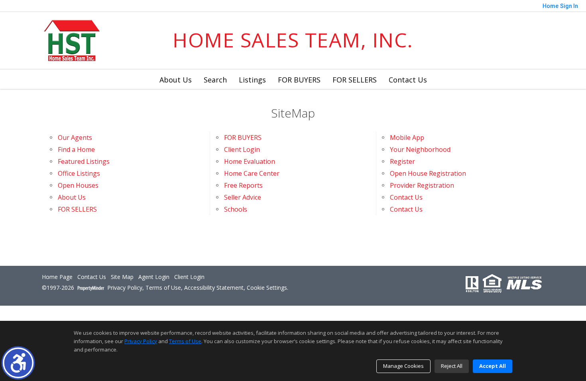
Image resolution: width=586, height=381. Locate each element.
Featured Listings (84, 161)
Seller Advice (242, 197)
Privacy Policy (124, 288)
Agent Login (153, 277)
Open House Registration (428, 173)
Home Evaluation (249, 161)
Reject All (451, 365)
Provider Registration (422, 185)
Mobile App (407, 137)
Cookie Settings (267, 288)
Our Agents (75, 137)
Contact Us (408, 79)
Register (402, 161)
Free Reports (243, 185)
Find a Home (76, 149)
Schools (235, 209)
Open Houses (78, 185)
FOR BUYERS (299, 79)
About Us (175, 79)
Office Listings (79, 173)
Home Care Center (251, 173)
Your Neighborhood (420, 149)
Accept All (492, 365)
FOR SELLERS (354, 79)
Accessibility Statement (214, 288)
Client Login (242, 149)
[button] (18, 363)
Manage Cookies (403, 365)
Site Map (122, 277)
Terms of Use (163, 288)
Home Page (57, 277)
